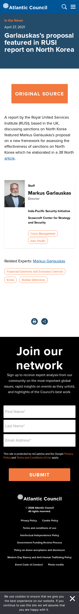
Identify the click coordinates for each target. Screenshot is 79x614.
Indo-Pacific (37, 241)
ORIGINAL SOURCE (39, 93)
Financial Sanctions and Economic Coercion (35, 271)
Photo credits (56, 564)
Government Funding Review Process (39, 542)
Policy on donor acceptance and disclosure (39, 550)
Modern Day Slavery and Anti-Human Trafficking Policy (39, 557)
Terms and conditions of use (39, 528)
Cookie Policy (50, 520)
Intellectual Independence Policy (39, 535)
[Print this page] (34, 321)
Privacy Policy (29, 520)
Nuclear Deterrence (33, 280)
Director (34, 198)
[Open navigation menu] (73, 7)
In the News (13, 20)
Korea (10, 280)
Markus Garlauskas (49, 192)
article (9, 158)
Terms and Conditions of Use (34, 457)
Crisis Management (42, 233)
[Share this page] (44, 321)
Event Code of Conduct (29, 564)
